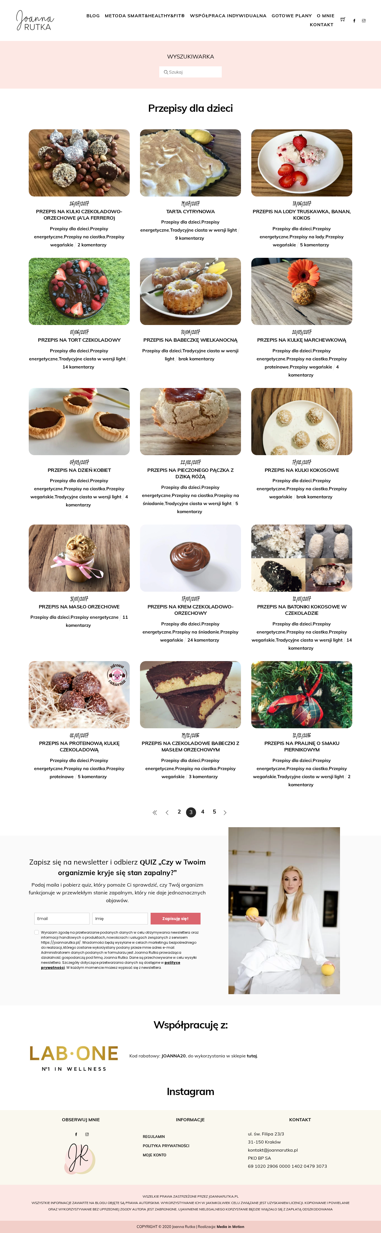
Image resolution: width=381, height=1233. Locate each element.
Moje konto (154, 1155)
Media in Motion (230, 1227)
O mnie (326, 16)
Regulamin (154, 1137)
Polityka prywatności (166, 1146)
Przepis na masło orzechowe (79, 607)
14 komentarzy (78, 367)
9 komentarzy (189, 238)
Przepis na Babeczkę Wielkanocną (190, 340)
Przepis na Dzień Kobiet (79, 470)
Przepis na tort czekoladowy (79, 340)
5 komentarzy (314, 244)
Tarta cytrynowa (190, 212)
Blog (93, 16)
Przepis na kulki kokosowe (302, 470)
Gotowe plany (292, 16)
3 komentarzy (203, 776)
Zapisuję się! (175, 918)
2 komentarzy (92, 244)
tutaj (252, 1056)
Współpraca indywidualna (228, 16)
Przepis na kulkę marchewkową (301, 340)
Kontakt (322, 25)
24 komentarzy (203, 640)
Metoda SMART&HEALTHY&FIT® (145, 16)
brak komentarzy (196, 358)
